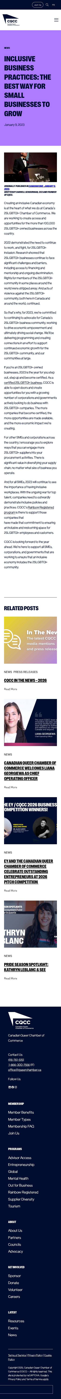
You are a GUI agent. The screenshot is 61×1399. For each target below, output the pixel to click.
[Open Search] (47, 4)
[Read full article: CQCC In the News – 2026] (30, 667)
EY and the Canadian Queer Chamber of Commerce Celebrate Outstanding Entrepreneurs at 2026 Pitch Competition (28, 871)
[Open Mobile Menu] (56, 20)
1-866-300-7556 (19, 1064)
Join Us (37, 5)
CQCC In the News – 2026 (25, 680)
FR (53, 5)
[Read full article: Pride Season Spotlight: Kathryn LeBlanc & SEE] (30, 951)
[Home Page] (11, 20)
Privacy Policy (35, 1355)
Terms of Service (17, 1355)
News (8, 671)
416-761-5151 (16, 1059)
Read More (10, 689)
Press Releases (26, 671)
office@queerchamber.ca (24, 1070)
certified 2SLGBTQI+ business (23, 382)
